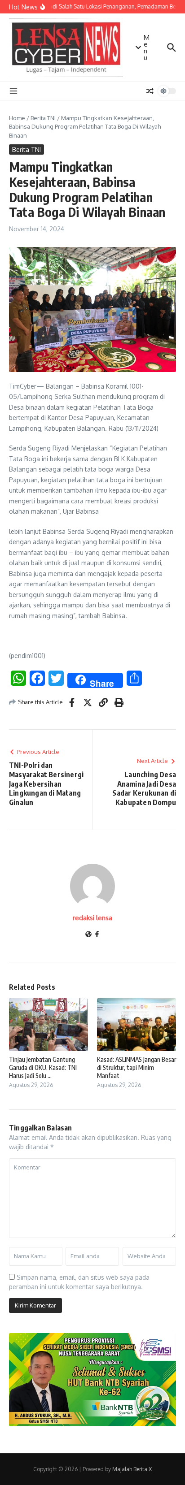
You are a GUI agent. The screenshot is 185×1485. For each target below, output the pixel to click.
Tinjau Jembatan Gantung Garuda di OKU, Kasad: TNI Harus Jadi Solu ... (43, 1067)
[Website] (88, 935)
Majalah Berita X (132, 1469)
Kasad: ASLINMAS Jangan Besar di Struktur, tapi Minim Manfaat (136, 1067)
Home (17, 117)
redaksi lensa (92, 918)
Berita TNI (43, 117)
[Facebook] (97, 935)
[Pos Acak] (150, 91)
